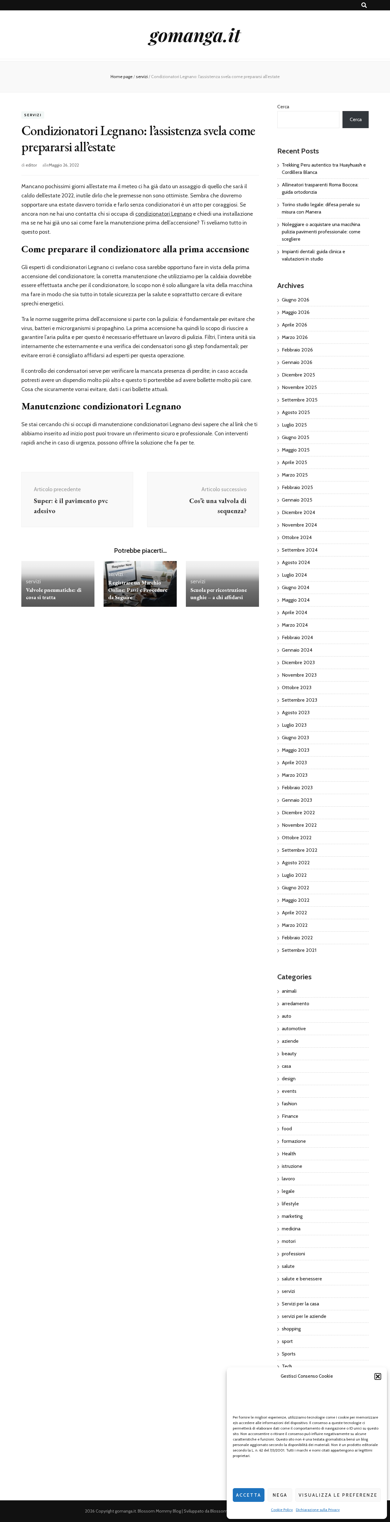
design (289, 1078)
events (289, 1091)
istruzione (292, 1166)
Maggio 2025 (296, 450)
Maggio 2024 (296, 600)
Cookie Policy (282, 1509)
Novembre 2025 (299, 387)
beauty (289, 1053)
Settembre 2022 (299, 850)
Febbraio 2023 (297, 787)
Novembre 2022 (299, 825)
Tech (287, 1366)
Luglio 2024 (294, 575)
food (287, 1129)
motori (289, 1241)
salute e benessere (302, 1279)
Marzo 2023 (294, 775)
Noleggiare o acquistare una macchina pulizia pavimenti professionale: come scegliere (321, 231)
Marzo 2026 (295, 337)
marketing (292, 1216)
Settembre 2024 (299, 550)
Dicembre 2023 (298, 662)
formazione (294, 1141)
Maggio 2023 (295, 750)
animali (289, 991)
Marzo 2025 (295, 475)
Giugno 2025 (295, 437)
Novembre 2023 (299, 675)
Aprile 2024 (294, 612)
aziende (290, 1041)
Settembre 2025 (299, 400)
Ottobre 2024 (297, 537)
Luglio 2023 (294, 725)
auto (286, 1016)
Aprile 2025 (294, 462)
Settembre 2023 (299, 700)
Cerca (283, 107)
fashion (289, 1103)
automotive (294, 1028)
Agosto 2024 (296, 562)
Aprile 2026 (294, 325)
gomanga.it (195, 34)
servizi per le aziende (304, 1316)
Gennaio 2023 (297, 800)
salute (288, 1266)
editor (31, 165)
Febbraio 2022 (297, 938)
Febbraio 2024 (297, 637)
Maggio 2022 (296, 900)
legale (288, 1191)
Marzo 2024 (295, 625)
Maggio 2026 (296, 312)
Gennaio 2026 (297, 362)
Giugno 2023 (295, 737)
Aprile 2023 (294, 762)
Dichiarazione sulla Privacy (318, 1509)
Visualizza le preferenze (338, 1495)
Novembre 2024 (299, 525)
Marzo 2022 (295, 925)
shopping (291, 1329)
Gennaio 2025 (297, 500)
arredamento (295, 1003)
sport (287, 1341)
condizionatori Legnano (163, 213)
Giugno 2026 (295, 300)
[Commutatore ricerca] (364, 5)
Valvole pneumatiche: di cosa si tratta (53, 593)
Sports (289, 1354)
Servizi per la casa (300, 1304)
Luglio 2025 (294, 425)
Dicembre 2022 (298, 812)
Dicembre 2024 (298, 512)
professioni (293, 1254)
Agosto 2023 (296, 712)
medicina (291, 1229)
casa (286, 1066)
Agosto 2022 (296, 862)
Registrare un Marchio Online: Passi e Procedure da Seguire (137, 590)
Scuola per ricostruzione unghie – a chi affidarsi (218, 593)
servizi (32, 115)
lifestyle (290, 1204)
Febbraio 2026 (297, 350)
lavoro (288, 1179)
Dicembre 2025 (298, 375)
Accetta (248, 1495)
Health (289, 1154)
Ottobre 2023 (296, 687)
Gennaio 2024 (297, 650)
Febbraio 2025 (297, 487)
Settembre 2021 (299, 950)
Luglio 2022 (294, 875)
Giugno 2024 (295, 587)
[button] (378, 1376)
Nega (280, 1495)
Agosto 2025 (296, 412)
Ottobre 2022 (297, 837)
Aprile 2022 (294, 913)
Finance (290, 1116)
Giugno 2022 (295, 888)
